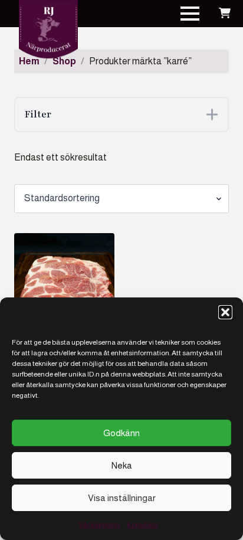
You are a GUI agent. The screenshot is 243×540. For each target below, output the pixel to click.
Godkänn (121, 433)
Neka (121, 465)
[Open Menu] (189, 13)
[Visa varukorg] (224, 13)
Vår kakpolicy (99, 525)
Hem (29, 61)
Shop (64, 61)
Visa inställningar (122, 498)
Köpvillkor (143, 525)
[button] (225, 312)
